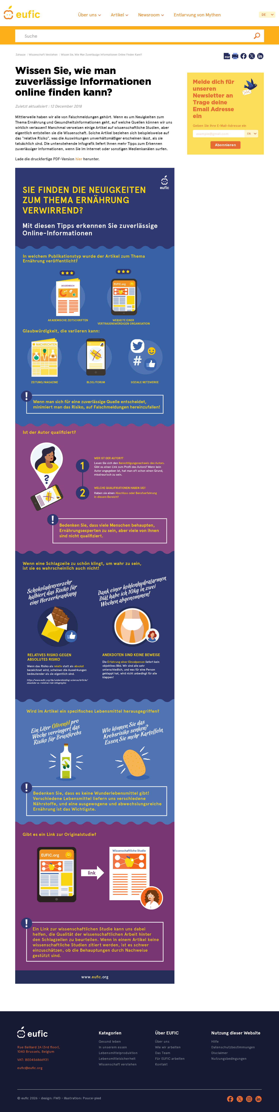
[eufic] (22, 13)
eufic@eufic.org (29, 1067)
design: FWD (51, 1097)
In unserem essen (113, 1047)
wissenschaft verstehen (43, 54)
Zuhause (20, 54)
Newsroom (149, 14)
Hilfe (215, 1041)
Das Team (162, 1052)
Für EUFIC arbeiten (170, 1058)
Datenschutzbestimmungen (233, 1047)
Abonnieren (225, 145)
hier (79, 158)
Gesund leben (110, 1041)
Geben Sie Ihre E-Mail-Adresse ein (219, 125)
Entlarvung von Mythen (197, 14)
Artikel (117, 14)
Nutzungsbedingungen (229, 1058)
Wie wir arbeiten (168, 1047)
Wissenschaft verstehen (118, 1064)
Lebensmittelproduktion (118, 1052)
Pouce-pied (92, 1097)
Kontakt (161, 1064)
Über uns (87, 14)
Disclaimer (219, 1052)
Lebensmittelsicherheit (117, 1058)
